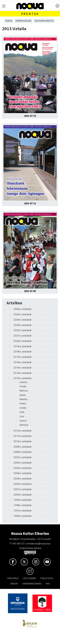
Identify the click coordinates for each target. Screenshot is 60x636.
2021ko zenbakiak (23, 335)
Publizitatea (46, 578)
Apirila (22, 395)
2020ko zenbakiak (23, 341)
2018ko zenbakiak (23, 351)
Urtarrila (23, 382)
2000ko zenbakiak (23, 494)
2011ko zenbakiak (23, 436)
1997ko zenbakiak (23, 510)
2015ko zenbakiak (23, 367)
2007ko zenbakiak (23, 457)
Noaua (8, 21)
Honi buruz (12, 578)
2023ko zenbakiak (23, 325)
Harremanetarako (32, 584)
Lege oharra (29, 578)
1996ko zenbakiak (23, 516)
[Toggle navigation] (4, 6)
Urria (22, 416)
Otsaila (23, 386)
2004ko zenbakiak (23, 473)
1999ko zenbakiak (23, 500)
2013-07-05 (30, 291)
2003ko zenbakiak (23, 478)
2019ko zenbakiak (23, 346)
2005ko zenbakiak (23, 468)
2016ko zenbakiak (23, 362)
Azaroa (23, 420)
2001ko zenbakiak (23, 489)
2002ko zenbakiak (23, 484)
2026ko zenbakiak (23, 309)
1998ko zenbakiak (23, 505)
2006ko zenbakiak (23, 462)
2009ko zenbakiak (23, 446)
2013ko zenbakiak (23, 378)
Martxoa (24, 390)
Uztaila (23, 408)
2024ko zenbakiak (23, 319)
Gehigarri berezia (44, 21)
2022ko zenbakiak (23, 330)
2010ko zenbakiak (23, 441)
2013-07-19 (30, 115)
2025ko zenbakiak (23, 314)
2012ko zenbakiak (23, 430)
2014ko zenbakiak (23, 373)
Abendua (24, 425)
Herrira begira (23, 21)
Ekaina (23, 403)
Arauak (14, 584)
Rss (48, 584)
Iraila (22, 412)
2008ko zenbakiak (23, 452)
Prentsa (30, 14)
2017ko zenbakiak (23, 357)
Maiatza (23, 399)
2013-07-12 (30, 203)
